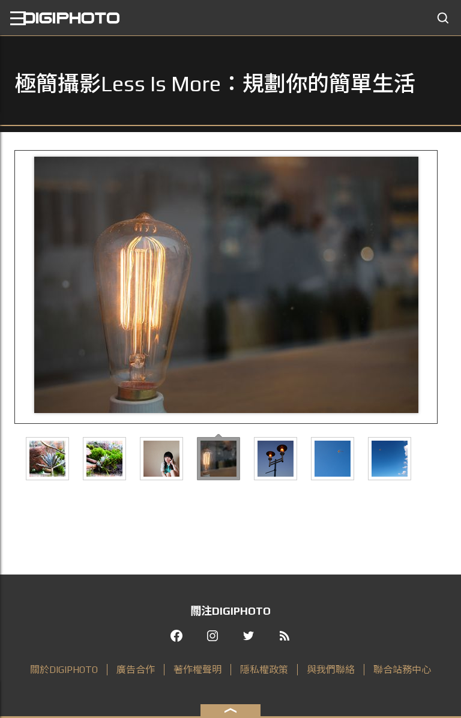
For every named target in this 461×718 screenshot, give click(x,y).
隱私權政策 (264, 669)
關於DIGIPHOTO (64, 669)
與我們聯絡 (331, 669)
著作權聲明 (197, 669)
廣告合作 (135, 669)
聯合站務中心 (402, 669)
